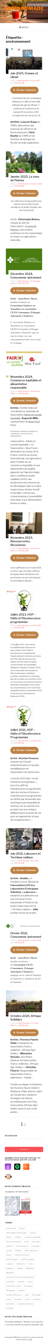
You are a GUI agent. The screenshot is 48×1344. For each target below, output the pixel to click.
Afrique (22, 1228)
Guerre (9, 1255)
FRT (30, 1340)
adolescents (11, 1228)
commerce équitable (32, 1237)
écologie (9, 1308)
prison (30, 1282)
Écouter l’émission (26, 90)
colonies (17, 1237)
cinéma (33, 1233)
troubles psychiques (25, 1304)
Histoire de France (22, 1255)
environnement (22, 1246)
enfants (9, 1246)
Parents (21, 1282)
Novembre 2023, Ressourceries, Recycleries (21, 541)
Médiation (30, 1268)
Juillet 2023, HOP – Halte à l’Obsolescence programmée (25, 618)
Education (36, 1242)
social (27, 1299)
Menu (25, 27)
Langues (9, 1264)
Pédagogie (10, 1290)
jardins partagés (27, 1259)
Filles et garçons (31, 1250)
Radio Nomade (23, 81)
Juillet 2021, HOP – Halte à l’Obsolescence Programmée (25, 733)
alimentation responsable (16, 1233)
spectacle (10, 1304)
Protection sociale (13, 1286)
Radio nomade (24, 8)
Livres (30, 1264)
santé (8, 1299)
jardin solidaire (12, 1259)
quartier (21, 1290)
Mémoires (10, 1273)
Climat (8, 1237)
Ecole (26, 1242)
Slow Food (34, 421)
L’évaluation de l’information (17, 1192)
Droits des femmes (13, 1242)
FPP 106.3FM (19, 83)
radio (27, 1295)
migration (10, 1268)
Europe (9, 1250)
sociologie (37, 1299)
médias (20, 1268)
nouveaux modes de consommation (20, 1277)
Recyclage (36, 1295)
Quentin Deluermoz (14, 1295)
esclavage (35, 1246)
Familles (18, 1250)
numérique (10, 1282)
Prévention (28, 1286)
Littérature (21, 1264)
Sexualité (18, 1299)
